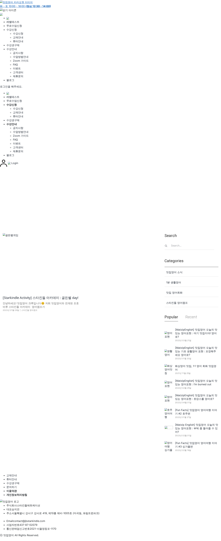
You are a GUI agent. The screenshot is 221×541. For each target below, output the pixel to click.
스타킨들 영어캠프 (29, 310)
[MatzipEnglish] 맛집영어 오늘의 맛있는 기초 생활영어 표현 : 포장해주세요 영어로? (196, 351)
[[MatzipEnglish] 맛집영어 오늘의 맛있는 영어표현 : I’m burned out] (169, 384)
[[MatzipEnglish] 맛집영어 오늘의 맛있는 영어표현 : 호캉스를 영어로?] (169, 398)
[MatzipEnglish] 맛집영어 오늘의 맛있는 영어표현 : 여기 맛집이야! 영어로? (196, 333)
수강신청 (11, 29)
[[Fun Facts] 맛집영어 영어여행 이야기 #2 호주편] (169, 413)
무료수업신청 (14, 25)
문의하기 (11, 487)
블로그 (10, 80)
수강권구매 (12, 45)
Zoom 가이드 (21, 60)
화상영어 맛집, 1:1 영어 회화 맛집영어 (195, 367)
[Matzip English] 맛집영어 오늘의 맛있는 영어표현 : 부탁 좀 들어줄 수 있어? (196, 428)
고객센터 (18, 72)
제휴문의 (18, 76)
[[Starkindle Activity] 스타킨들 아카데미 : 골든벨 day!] (41, 262)
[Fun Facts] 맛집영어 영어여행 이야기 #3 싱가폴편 (196, 444)
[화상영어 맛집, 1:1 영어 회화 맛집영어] (169, 369)
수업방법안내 (20, 56)
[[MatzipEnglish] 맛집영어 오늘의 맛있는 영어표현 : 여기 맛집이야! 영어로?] (169, 334)
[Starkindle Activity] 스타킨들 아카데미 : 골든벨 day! (40, 297)
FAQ (15, 64)
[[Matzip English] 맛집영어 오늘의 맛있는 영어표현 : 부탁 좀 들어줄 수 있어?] (169, 430)
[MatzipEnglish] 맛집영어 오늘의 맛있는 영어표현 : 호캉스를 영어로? (196, 397)
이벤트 (17, 68)
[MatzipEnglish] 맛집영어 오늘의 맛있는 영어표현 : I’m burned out (196, 382)
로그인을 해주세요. (11, 86)
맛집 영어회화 (174, 292)
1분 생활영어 (173, 282)
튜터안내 (18, 41)
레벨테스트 (12, 21)
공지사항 (18, 53)
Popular (171, 317)
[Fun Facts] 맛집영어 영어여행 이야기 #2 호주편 (196, 411)
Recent (191, 317)
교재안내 (18, 37)
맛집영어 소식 (174, 272)
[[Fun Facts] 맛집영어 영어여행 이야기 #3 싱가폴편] (169, 446)
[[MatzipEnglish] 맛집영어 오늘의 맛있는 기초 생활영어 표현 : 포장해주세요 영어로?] (169, 353)
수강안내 (11, 49)
